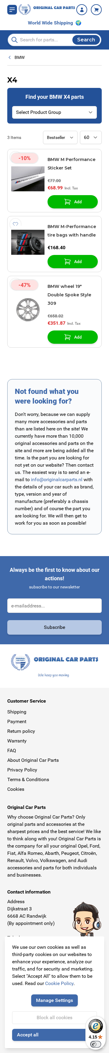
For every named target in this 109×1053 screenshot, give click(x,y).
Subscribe (54, 627)
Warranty (17, 741)
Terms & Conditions (28, 779)
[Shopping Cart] (96, 9)
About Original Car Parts (33, 760)
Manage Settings (54, 1000)
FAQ (11, 750)
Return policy (21, 731)
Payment (16, 721)
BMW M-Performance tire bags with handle (72, 231)
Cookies (15, 789)
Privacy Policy (22, 770)
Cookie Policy (59, 983)
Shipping (16, 712)
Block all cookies (54, 1017)
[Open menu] (12, 9)
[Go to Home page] (46, 9)
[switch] (95, 1044)
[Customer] (81, 9)
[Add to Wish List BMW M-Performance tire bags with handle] (15, 224)
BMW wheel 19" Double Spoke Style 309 (69, 295)
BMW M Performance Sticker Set (71, 164)
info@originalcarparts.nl (56, 479)
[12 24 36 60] (91, 137)
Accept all (27, 1035)
